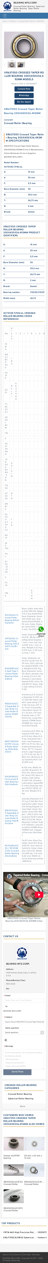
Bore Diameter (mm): (14, 189)
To (6, 1006)
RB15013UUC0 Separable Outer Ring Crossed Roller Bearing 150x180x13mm (12, 817)
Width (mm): (9, 298)
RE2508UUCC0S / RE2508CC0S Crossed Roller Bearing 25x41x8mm (12, 850)
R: (5, 206)
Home (4, 21)
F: (5, 183)
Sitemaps (36, 1255)
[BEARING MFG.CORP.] (7, 5)
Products (12, 21)
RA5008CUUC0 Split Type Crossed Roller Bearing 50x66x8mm (12, 673)
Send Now (17, 1071)
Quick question (12, 1028)
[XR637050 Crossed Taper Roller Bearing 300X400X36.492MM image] (24, 46)
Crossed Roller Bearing (26, 21)
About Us (7, 1255)
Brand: (7, 212)
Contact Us (17, 1255)
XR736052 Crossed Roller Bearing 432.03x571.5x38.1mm (12, 643)
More (22, 1106)
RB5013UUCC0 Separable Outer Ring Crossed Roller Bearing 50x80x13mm (12, 710)
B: (5, 195)
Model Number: (11, 162)
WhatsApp (24, 95)
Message (8, 1046)
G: (5, 172)
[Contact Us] (41, 631)
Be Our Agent (24, 102)
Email (7, 996)
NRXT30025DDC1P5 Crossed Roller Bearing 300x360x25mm (12, 746)
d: (5, 177)
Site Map (27, 1255)
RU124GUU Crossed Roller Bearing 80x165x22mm (12, 619)
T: (5, 200)
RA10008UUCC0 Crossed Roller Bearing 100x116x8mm (12, 780)
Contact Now (24, 89)
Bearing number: (11, 292)
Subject (8, 1017)
